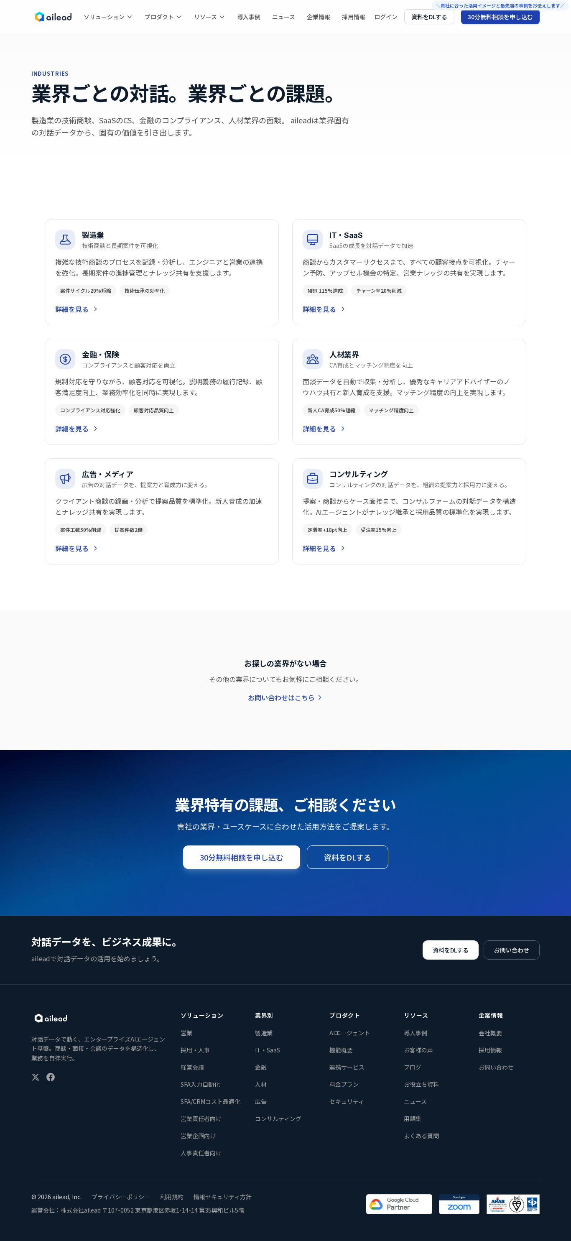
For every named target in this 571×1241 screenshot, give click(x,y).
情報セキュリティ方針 (223, 1196)
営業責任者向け (201, 1118)
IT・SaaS (267, 1050)
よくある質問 (421, 1135)
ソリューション (104, 17)
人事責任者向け (201, 1153)
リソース (205, 17)
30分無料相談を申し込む (500, 17)
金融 (261, 1067)
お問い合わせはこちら (281, 697)
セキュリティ (346, 1101)
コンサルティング (278, 1118)
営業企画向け (198, 1135)
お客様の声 (418, 1050)
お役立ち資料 (421, 1084)
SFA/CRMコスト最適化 (210, 1101)
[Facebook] (50, 1077)
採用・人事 (195, 1050)
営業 (186, 1033)
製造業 (264, 1033)
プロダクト (159, 17)
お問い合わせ (511, 950)
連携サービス (347, 1067)
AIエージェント (349, 1033)
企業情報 (318, 17)
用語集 (412, 1118)
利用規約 (172, 1196)
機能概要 (341, 1050)
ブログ (412, 1067)
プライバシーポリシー (121, 1196)
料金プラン (344, 1084)
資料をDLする (429, 17)
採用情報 (353, 17)
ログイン (386, 17)
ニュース (283, 17)
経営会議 (192, 1067)
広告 (261, 1101)
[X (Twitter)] (35, 1077)
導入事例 (248, 17)
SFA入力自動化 (200, 1084)
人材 (261, 1084)
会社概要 (490, 1033)
